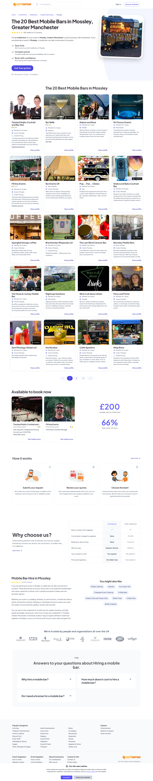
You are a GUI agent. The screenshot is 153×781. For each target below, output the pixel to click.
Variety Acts (72, 747)
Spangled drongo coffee (24, 242)
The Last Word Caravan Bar (93, 242)
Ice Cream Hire (124, 587)
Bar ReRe (50, 122)
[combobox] (49, 4)
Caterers (111, 587)
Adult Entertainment (47, 728)
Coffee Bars (122, 592)
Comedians (72, 731)
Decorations (72, 733)
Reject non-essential (83, 777)
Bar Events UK (53, 183)
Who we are (53, 762)
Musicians (71, 741)
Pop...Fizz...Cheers (90, 183)
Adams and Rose (88, 122)
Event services (106, 733)
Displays (43, 736)
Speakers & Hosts (74, 744)
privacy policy (91, 771)
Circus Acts (44, 731)
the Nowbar (51, 347)
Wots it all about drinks (91, 293)
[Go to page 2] (90, 378)
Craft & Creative (18, 733)
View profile (35, 150)
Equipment (72, 736)
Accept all (66, 777)
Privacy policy (72, 762)
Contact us (71, 759)
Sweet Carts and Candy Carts (97, 598)
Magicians (43, 741)
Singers (14, 744)
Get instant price (34, 439)
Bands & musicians (107, 731)
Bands (70, 728)
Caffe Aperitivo (87, 347)
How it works (17, 759)
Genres (70, 739)
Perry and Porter (121, 293)
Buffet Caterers (110, 604)
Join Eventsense (36, 762)
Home (14, 15)
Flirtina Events (19, 183)
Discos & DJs (16, 736)
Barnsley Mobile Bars (123, 242)
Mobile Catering (97, 587)
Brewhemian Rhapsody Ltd (59, 242)
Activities (15, 728)
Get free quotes (22, 68)
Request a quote (18, 762)
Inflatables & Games (19, 741)
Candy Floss (131, 598)
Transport (43, 747)
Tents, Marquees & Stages (21, 747)
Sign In (118, 4)
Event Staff (16, 739)
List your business (131, 4)
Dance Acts (44, 733)
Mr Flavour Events (122, 122)
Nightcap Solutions (55, 293)
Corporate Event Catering (103, 592)
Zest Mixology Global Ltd (24, 347)
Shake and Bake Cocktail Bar (126, 184)
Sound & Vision (45, 744)
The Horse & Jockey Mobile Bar (25, 295)
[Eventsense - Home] (22, 4)
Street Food (117, 598)
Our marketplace (55, 759)
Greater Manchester (47, 15)
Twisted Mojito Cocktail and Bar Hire (23, 123)
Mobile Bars (33, 15)
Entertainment (106, 728)
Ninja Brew (118, 347)
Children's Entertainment (21, 731)
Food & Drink (23, 15)
